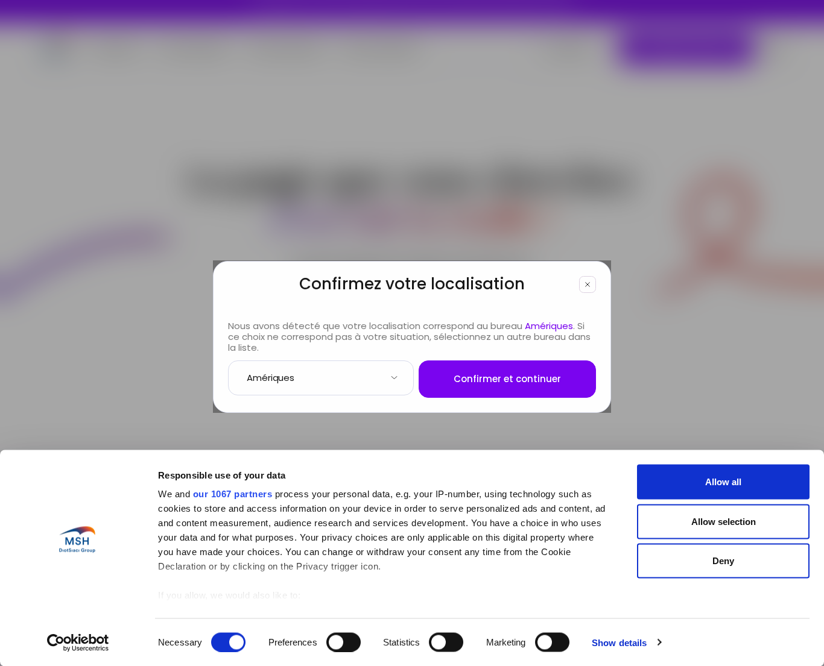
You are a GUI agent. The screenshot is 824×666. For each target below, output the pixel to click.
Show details (619, 642)
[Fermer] (587, 284)
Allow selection (723, 521)
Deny (723, 561)
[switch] (343, 642)
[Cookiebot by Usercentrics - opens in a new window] (78, 642)
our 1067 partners (233, 494)
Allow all (723, 482)
